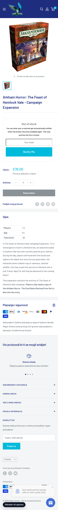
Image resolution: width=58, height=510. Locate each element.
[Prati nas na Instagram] (10, 473)
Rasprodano (29, 193)
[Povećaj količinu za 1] (31, 183)
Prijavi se (11, 446)
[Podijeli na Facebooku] (37, 204)
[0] (53, 9)
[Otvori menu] (4, 9)
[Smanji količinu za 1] (16, 183)
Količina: (7, 182)
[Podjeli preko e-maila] (53, 204)
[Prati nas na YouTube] (15, 473)
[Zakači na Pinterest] (42, 204)
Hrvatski (7, 459)
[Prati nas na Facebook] (5, 473)
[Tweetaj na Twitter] (48, 204)
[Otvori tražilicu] (41, 9)
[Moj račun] (47, 9)
